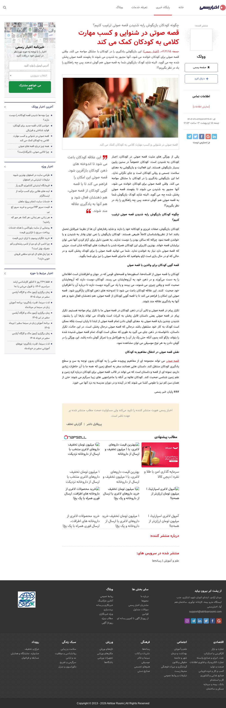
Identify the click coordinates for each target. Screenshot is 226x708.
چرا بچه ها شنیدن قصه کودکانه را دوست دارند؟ (29, 117)
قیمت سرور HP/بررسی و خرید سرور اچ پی (30, 209)
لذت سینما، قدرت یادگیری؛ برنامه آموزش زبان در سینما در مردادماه (29, 305)
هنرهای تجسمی (142, 667)
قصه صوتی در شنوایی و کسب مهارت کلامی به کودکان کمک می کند (31, 138)
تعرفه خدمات (139, 7)
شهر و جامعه (180, 658)
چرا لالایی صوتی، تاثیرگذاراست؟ (33, 152)
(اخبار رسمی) (151, 51)
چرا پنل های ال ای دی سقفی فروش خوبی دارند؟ (32, 256)
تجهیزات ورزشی (105, 658)
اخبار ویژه (47, 166)
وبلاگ (119, 7)
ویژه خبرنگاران (106, 614)
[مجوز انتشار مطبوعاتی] (27, 600)
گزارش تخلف (74, 424)
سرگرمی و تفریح (68, 662)
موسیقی (145, 662)
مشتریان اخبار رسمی (138, 605)
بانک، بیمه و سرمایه (213, 684)
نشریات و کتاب (142, 654)
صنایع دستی (143, 671)
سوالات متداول (141, 610)
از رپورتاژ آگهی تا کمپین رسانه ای (133, 618)
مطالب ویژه (107, 618)
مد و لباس (71, 658)
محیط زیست (181, 671)
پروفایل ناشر (94, 424)
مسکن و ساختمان (215, 689)
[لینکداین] (199, 621)
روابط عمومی (106, 596)
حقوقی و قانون (179, 662)
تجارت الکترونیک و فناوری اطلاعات (207, 662)
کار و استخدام (217, 680)
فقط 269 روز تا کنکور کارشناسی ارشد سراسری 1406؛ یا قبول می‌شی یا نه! (31, 284)
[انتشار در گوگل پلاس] (208, 136)
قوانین (145, 614)
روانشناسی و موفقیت (65, 654)
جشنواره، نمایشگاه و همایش (25, 654)
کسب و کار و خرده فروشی (211, 671)
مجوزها (145, 601)
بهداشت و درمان (179, 654)
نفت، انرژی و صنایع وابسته (210, 658)
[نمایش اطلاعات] (201, 107)
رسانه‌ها (156, 560)
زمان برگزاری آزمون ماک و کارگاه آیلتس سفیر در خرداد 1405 (31, 336)
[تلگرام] (193, 621)
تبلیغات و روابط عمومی (175, 676)
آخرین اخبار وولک (42, 107)
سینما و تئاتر (143, 658)
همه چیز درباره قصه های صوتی (34, 146)
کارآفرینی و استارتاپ (214, 654)
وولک (201, 56)
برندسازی (108, 610)
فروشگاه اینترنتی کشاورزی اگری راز (33, 185)
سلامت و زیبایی (68, 649)
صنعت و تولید (217, 667)
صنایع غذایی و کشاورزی (212, 676)
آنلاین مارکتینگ (105, 601)
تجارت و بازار (217, 649)
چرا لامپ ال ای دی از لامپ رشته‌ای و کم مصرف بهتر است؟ (30, 246)
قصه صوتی (172, 361)
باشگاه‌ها (108, 662)
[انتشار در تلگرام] (189, 136)
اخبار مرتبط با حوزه (41, 273)
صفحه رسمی (200, 67)
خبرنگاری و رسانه (104, 605)
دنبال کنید (199, 79)
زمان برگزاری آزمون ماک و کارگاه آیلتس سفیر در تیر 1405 (31, 315)
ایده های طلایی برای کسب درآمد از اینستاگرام (33, 193)
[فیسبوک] (212, 621)
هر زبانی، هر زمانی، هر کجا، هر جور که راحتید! (30, 219)
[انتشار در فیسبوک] (201, 136)
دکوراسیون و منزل (67, 667)
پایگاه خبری (163, 7)
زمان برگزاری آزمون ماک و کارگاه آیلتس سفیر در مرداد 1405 (31, 294)
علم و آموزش (171, 560)
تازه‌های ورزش (106, 649)
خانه (181, 7)
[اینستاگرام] (187, 621)
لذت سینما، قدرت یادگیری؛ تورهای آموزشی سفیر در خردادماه (33, 346)
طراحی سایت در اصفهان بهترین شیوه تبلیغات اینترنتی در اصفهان (31, 177)
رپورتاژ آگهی (107, 623)
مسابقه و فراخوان (30, 658)
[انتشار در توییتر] (195, 136)
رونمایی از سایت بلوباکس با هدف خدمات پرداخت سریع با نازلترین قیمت (29, 230)
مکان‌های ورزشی (105, 654)
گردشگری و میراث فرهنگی (174, 667)
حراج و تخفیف (32, 649)
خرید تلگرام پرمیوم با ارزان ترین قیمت (31, 238)
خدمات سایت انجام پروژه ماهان (34, 202)
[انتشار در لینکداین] (214, 136)
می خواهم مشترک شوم (30, 87)
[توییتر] (206, 621)
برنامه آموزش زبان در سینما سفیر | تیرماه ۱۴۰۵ (29, 325)
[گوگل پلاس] (219, 621)
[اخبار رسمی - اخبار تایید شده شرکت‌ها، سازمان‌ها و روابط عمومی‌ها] (212, 7)
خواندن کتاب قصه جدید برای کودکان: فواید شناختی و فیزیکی (31, 128)
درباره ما (145, 596)
